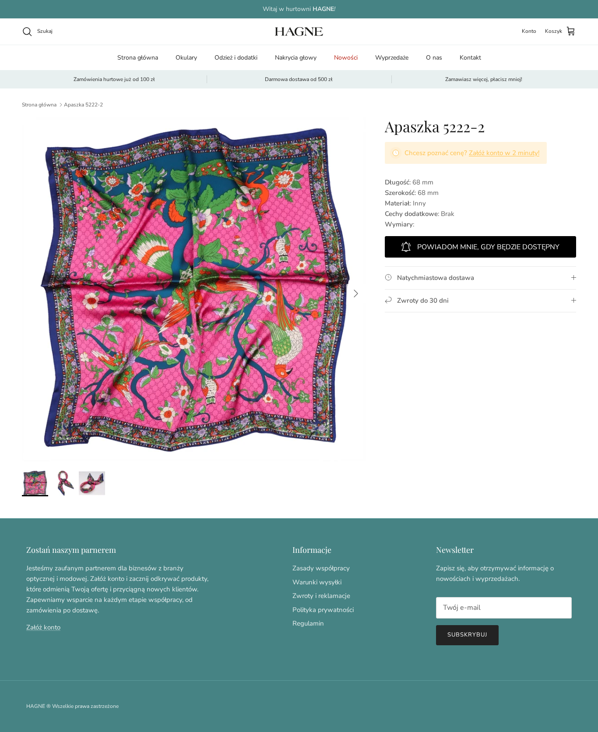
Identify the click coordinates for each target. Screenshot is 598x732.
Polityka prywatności (323, 609)
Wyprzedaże (391, 57)
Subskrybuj (467, 635)
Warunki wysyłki (316, 582)
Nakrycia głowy (296, 57)
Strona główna (137, 57)
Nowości (346, 57)
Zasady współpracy (321, 568)
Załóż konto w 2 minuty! (504, 153)
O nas (434, 57)
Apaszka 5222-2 (83, 104)
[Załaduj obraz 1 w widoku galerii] (194, 289)
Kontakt (470, 57)
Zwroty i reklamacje (321, 595)
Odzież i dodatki (236, 57)
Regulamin (308, 623)
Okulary (186, 57)
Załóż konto (43, 627)
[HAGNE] (299, 31)
